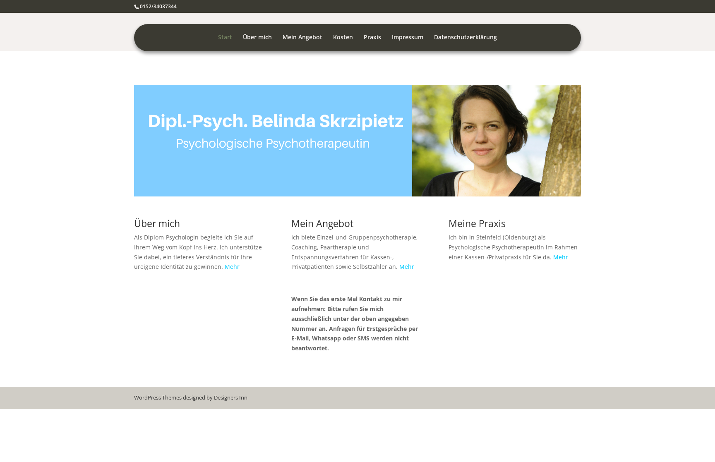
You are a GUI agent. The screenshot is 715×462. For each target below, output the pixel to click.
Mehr (232, 266)
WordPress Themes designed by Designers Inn (190, 397)
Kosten (343, 37)
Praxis (372, 37)
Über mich (257, 37)
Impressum (407, 37)
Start (225, 37)
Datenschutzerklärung (465, 37)
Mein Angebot (302, 37)
